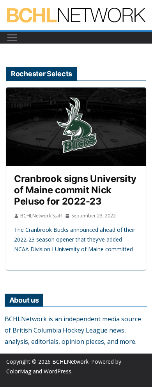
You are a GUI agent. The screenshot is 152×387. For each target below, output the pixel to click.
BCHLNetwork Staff (41, 215)
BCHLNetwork (70, 361)
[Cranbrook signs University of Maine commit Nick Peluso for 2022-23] (76, 127)
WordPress (57, 371)
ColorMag (18, 371)
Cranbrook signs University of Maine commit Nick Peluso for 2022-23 (75, 190)
